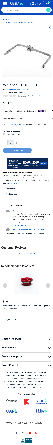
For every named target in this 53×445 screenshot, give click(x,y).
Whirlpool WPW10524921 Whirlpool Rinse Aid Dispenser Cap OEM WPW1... (26, 306)
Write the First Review (36, 96)
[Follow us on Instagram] (36, 433)
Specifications (11, 194)
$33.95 (6, 301)
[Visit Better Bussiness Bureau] (26, 440)
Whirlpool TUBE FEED (20, 85)
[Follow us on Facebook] (16, 433)
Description (10, 189)
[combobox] (26, 10)
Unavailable (20, 134)
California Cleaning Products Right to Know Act (25, 385)
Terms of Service (40, 372)
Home (5, 19)
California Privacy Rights (14, 381)
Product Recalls (18, 378)
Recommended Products (17, 266)
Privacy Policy (40, 375)
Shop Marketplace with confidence (17, 172)
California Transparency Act (36, 381)
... (10, 19)
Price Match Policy (12, 372)
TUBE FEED (10, 200)
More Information (13, 205)
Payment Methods (33, 378)
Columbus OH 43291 (17, 125)
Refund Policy (11, 375)
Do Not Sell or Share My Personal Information (25, 388)
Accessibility (27, 372)
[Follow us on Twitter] (23, 433)
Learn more (12, 183)
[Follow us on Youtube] (29, 433)
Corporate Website (25, 375)
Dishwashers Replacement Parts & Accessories (20, 22)
